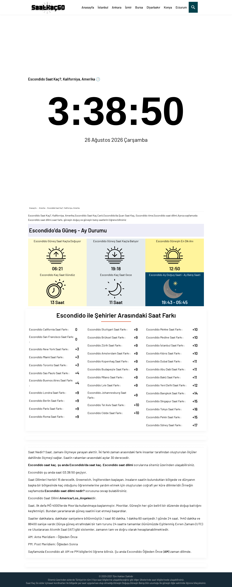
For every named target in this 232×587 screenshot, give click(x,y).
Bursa (139, 7)
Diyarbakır (153, 7)
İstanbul (103, 7)
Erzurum (181, 7)
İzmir (128, 7)
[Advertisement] (116, 41)
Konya (168, 7)
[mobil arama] (193, 7)
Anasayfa (88, 7)
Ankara (116, 7)
